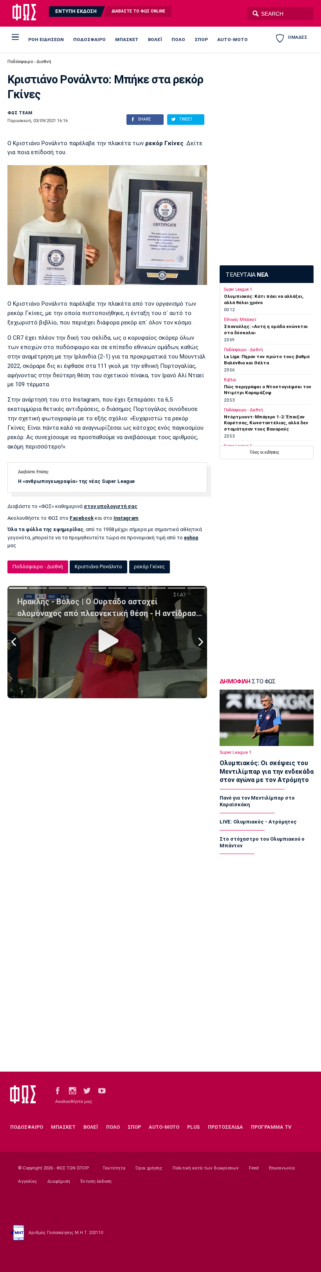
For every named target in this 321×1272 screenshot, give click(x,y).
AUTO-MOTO (232, 39)
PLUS (193, 1127)
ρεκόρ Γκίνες (149, 566)
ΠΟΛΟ (178, 39)
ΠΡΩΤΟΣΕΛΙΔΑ (225, 1127)
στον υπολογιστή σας (110, 506)
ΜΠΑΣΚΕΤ (127, 39)
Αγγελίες (27, 1181)
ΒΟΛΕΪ (155, 39)
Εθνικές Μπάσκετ (240, 319)
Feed (254, 1168)
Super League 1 (238, 289)
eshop (191, 538)
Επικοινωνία (282, 1168)
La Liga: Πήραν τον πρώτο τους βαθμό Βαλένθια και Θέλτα (267, 359)
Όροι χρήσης (148, 1168)
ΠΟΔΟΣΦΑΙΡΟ (89, 39)
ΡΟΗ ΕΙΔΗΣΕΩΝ (46, 39)
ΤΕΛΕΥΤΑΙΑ (246, 274)
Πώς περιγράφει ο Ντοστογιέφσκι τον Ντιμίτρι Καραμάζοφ (267, 389)
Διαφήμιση (58, 1181)
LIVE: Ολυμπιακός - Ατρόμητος (258, 822)
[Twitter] (86, 1090)
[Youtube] (101, 1090)
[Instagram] (72, 1090)
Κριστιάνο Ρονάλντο (98, 566)
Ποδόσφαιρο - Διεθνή (29, 61)
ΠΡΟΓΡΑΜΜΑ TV (271, 1127)
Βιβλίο (230, 379)
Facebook (82, 518)
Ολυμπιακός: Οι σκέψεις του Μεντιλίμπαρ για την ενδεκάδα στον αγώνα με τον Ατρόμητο (267, 771)
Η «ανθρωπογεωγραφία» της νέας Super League (76, 481)
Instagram (126, 518)
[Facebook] (57, 1090)
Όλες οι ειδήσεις (264, 452)
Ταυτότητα (114, 1168)
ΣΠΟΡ (201, 39)
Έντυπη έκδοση (96, 1181)
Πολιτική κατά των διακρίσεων (206, 1168)
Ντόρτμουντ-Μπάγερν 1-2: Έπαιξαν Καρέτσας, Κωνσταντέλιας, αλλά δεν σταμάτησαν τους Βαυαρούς (266, 423)
